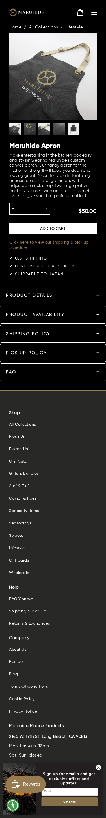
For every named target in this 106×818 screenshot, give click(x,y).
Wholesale (19, 573)
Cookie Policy (22, 699)
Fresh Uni (18, 437)
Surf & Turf (19, 486)
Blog (13, 674)
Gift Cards (19, 560)
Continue (69, 802)
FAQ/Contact (21, 599)
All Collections (43, 27)
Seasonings (20, 523)
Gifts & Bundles (24, 474)
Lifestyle (74, 27)
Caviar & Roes (22, 498)
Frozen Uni (19, 449)
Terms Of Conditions (28, 687)
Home (15, 27)
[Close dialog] (98, 767)
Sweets (16, 536)
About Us (18, 649)
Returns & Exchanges (29, 623)
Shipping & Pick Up (27, 611)
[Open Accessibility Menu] (13, 805)
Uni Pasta (18, 461)
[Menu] (94, 12)
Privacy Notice (23, 711)
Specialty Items (24, 511)
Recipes (17, 662)
